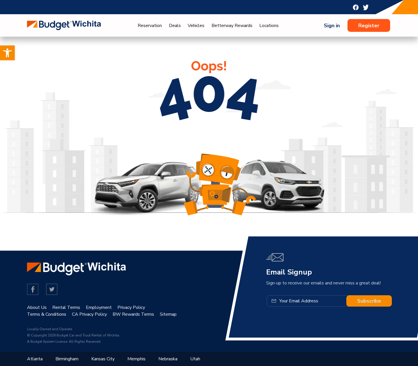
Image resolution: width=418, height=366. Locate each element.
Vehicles (196, 25)
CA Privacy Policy (89, 314)
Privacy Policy (131, 307)
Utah (195, 359)
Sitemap (168, 314)
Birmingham (66, 359)
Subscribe (369, 301)
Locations (269, 25)
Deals (175, 25)
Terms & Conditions (46, 314)
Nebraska (167, 359)
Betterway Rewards (232, 25)
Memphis (136, 359)
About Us (37, 307)
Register (368, 25)
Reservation (150, 25)
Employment (99, 307)
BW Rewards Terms (133, 314)
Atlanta (35, 359)
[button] (7, 52)
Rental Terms (66, 307)
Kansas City (103, 359)
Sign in (332, 25)
